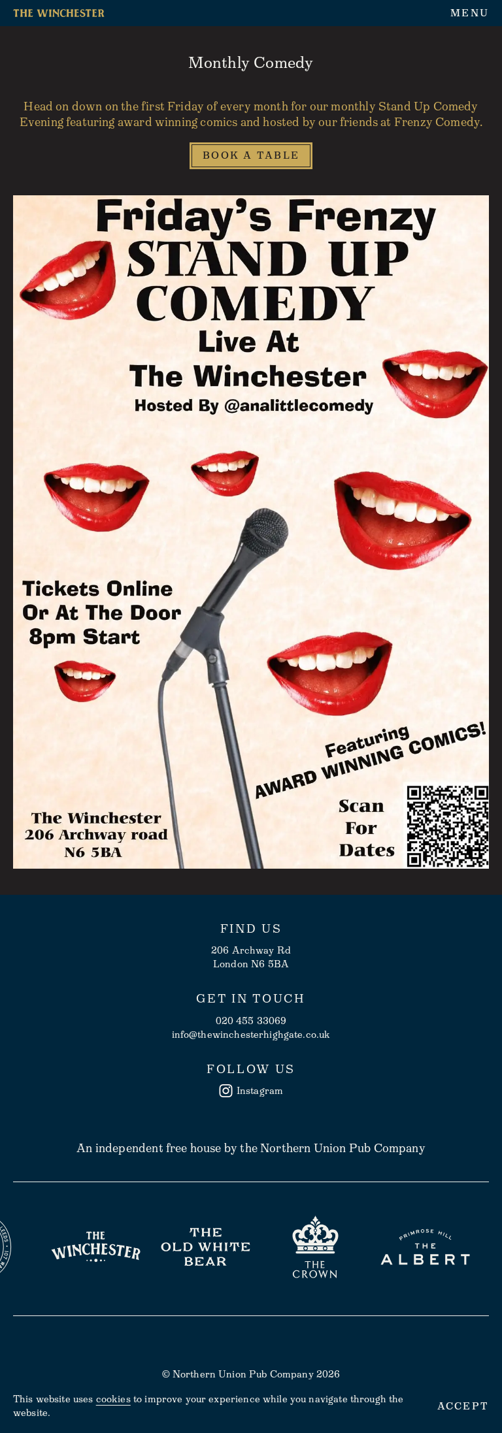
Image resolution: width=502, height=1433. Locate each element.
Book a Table (251, 155)
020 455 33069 (251, 1020)
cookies (113, 1399)
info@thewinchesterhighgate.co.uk (251, 1034)
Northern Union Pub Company (343, 1147)
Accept (463, 1406)
